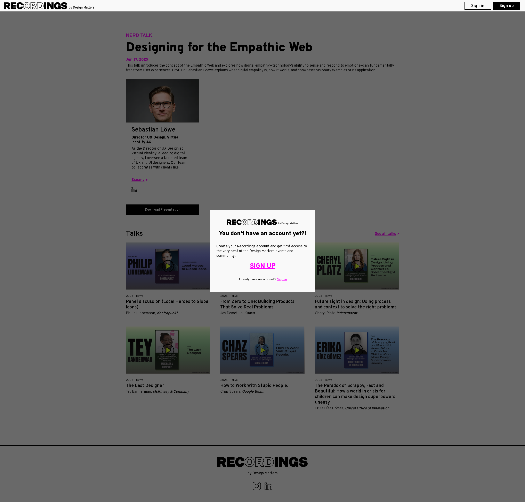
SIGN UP (262, 266)
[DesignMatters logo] (49, 5)
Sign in (282, 279)
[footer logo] (262, 462)
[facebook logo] (257, 486)
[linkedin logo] (269, 486)
